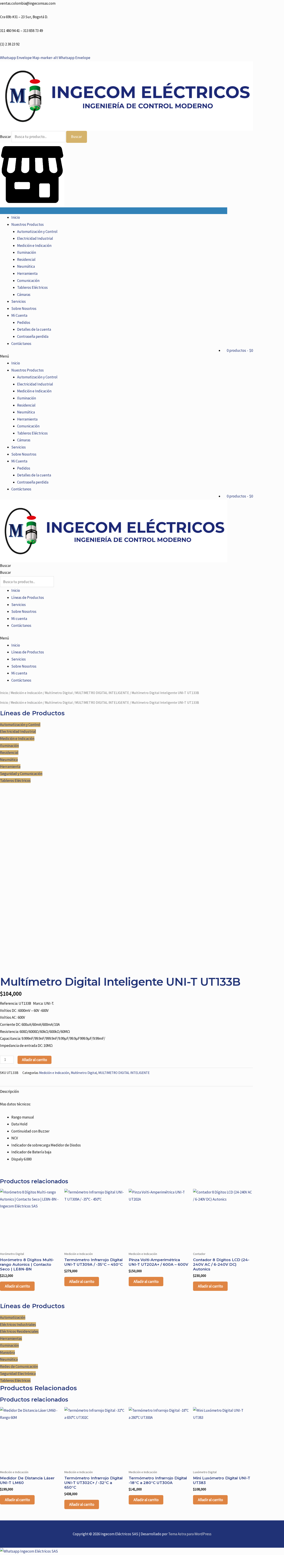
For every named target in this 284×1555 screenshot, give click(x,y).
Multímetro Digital (59, 693)
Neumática (26, 266)
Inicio (15, 217)
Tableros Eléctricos (32, 287)
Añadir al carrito (34, 1059)
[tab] (9, 1091)
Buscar (5, 136)
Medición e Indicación (34, 245)
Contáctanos (21, 343)
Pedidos (23, 322)
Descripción (9, 1091)
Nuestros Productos (27, 224)
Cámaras (23, 294)
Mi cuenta (19, 618)
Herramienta (27, 273)
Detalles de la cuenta (34, 329)
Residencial (26, 259)
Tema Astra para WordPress (189, 1533)
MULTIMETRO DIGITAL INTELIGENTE (102, 693)
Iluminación (26, 252)
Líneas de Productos (27, 597)
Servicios (18, 301)
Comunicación (28, 280)
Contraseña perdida (32, 336)
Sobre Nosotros (23, 308)
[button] (126, 356)
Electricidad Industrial (35, 238)
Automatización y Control (37, 231)
